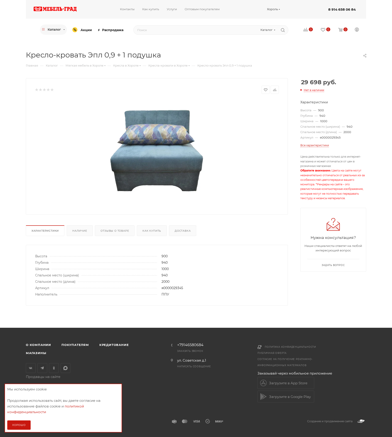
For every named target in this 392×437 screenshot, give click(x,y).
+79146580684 (190, 345)
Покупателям (75, 345)
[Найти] (282, 30)
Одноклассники (54, 368)
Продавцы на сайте (43, 377)
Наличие (79, 230)
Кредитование (114, 345)
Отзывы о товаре (114, 230)
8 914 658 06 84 (342, 9)
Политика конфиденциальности (290, 346)
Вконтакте (31, 368)
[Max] (65, 368)
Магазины (36, 353)
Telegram (42, 368)
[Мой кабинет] (357, 30)
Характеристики (45, 230)
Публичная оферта (272, 353)
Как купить (151, 230)
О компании (38, 345)
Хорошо (19, 425)
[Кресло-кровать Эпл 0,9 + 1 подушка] (157, 150)
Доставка (183, 230)
